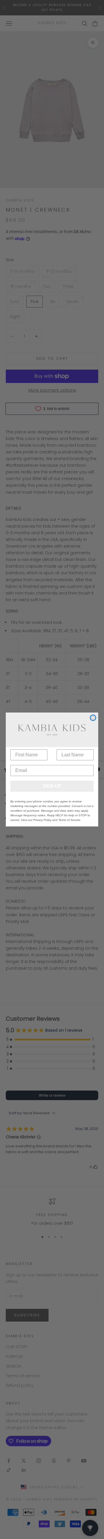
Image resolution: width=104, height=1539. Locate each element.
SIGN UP (52, 786)
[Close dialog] (93, 718)
